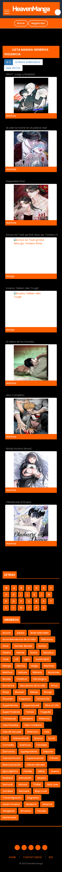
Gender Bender (23, 646)
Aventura (25, 745)
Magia (34, 665)
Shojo (6, 692)
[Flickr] (37, 847)
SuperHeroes (10, 705)
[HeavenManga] (31, 8)
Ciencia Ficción (12, 758)
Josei (6, 659)
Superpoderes (29, 751)
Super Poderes (11, 712)
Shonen (19, 692)
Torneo (30, 712)
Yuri (5, 738)
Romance (8, 685)
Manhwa (49, 665)
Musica (41, 778)
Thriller (37, 784)
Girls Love (52, 784)
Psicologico (39, 679)
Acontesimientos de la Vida (19, 639)
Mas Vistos (13, 68)
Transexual (9, 718)
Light (27, 659)
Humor (42, 646)
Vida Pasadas (10, 725)
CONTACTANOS (32, 857)
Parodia (41, 811)
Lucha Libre (42, 659)
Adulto (20, 633)
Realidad (8, 778)
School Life (43, 698)
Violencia (44, 718)
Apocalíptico (10, 771)
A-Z (8, 62)
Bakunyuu (47, 639)
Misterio (37, 672)
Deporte (48, 751)
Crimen (53, 758)
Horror (33, 652)
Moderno (31, 804)
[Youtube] (31, 847)
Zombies (8, 791)
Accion (7, 633)
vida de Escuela (12, 731)
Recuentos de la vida (32, 685)
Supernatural (31, 705)
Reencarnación (12, 764)
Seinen (34, 692)
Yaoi (46, 731)
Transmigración (12, 797)
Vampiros (27, 718)
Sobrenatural (20, 738)
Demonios (9, 751)
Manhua (7, 672)
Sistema (47, 804)
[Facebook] (17, 847)
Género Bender (36, 764)
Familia (28, 771)
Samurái (8, 784)
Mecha (21, 665)
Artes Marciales (39, 633)
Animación (25, 778)
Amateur (25, 811)
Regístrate (38, 23)
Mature (22, 672)
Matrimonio (9, 817)
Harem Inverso (11, 804)
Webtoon (32, 731)
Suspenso (25, 698)
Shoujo (48, 692)
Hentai (20, 652)
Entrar (21, 23)
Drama (38, 738)
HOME (12, 857)
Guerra (55, 771)
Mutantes (53, 672)
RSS (51, 857)
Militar (41, 771)
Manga (7, 665)
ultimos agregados (27, 62)
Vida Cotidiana (33, 725)
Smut (54, 685)
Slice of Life (52, 705)
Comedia (8, 745)
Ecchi (51, 738)
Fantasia (42, 745)
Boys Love (41, 791)
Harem (7, 652)
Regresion (33, 797)
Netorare (24, 791)
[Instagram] (44, 847)
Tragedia (45, 712)
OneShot (22, 679)
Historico (48, 652)
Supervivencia (35, 758)
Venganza (9, 811)
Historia (22, 784)
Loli (16, 659)
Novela (7, 679)
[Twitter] (24, 847)
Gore (5, 646)
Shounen (8, 698)
